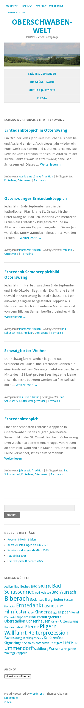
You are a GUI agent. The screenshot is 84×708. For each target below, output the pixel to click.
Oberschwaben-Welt (42, 26)
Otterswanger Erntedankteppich (35, 198)
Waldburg (40, 649)
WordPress (37, 693)
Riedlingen (30, 638)
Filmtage (28, 612)
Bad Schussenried (32, 589)
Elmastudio (11, 697)
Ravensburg (13, 638)
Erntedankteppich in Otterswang (35, 130)
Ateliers (9, 586)
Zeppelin (21, 653)
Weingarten (68, 649)
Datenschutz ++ (15, 12)
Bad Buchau (22, 586)
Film (60, 606)
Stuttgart (56, 643)
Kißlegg (52, 612)
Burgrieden (54, 599)
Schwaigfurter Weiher (25, 350)
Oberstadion (14, 621)
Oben (8, 702)
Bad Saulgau (41, 586)
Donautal (9, 606)
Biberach (16, 598)
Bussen (68, 599)
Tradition (47, 176)
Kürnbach (9, 617)
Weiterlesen (51, 164)
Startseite (12, 6)
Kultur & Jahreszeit (42, 90)
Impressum (56, 6)
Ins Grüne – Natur (42, 82)
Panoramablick (14, 627)
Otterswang (24, 180)
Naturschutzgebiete (45, 617)
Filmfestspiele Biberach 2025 (25, 561)
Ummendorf (18, 648)
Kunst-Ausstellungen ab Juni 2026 (28, 545)
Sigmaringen (13, 643)
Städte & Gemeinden (42, 73)
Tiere (67, 642)
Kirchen (36, 249)
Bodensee (37, 600)
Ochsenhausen (38, 621)
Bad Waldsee (43, 592)
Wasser (40, 401)
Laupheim (21, 617)
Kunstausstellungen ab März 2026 (28, 550)
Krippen (64, 612)
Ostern (55, 621)
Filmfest (13, 612)
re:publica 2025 (17, 555)
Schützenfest (54, 638)
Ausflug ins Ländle (29, 176)
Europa (42, 98)
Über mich (27, 6)
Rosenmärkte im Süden (22, 539)
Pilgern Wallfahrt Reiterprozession (36, 629)
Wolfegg (10, 653)
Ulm (76, 643)
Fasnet (49, 605)
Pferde (32, 626)
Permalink (40, 180)
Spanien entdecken (36, 643)
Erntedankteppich (21, 419)
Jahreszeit (25, 249)
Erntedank (10, 180)
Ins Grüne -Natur (29, 397)
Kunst (75, 612)
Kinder (41, 612)
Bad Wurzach (63, 592)
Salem (40, 638)
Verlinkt (41, 6)
